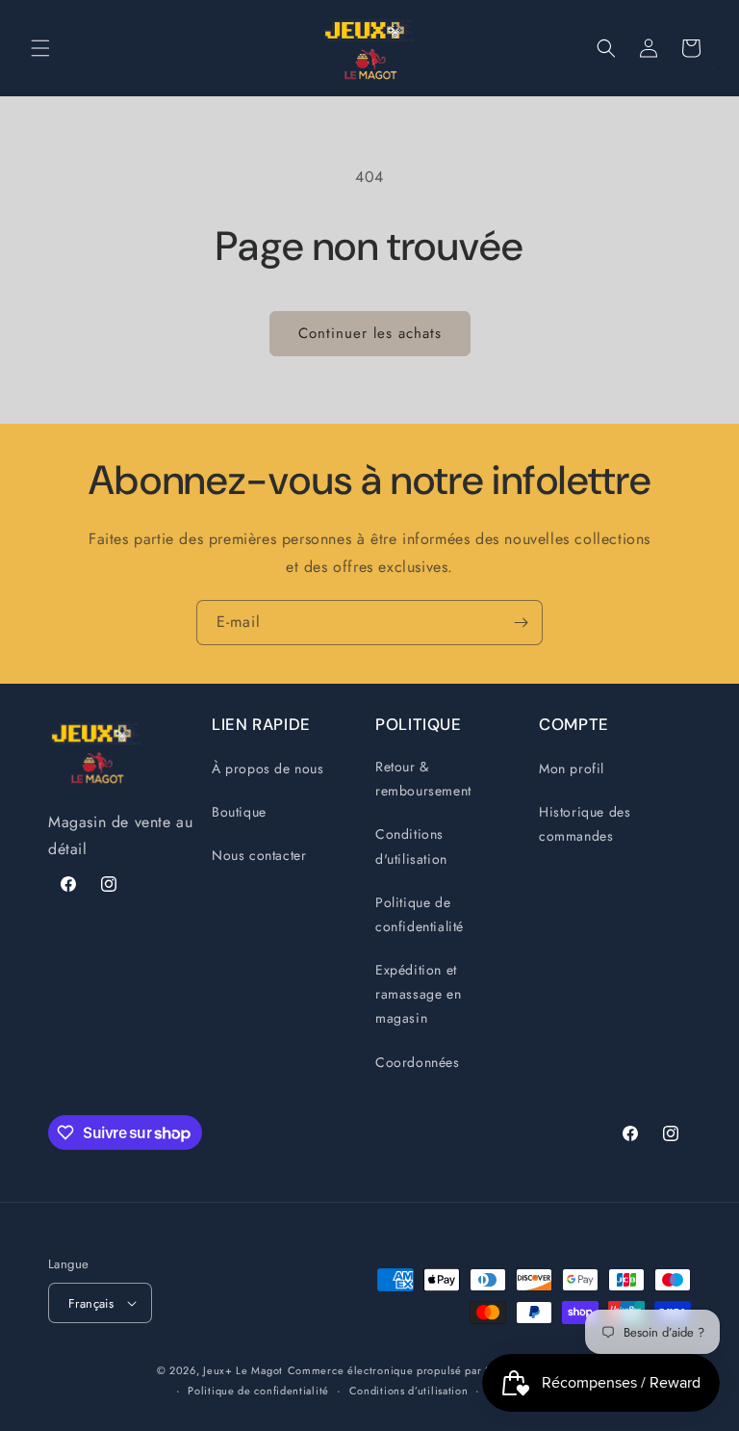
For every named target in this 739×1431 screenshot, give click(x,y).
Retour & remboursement (423, 778)
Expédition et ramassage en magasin (418, 994)
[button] (40, 48)
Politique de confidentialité (419, 914)
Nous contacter (259, 855)
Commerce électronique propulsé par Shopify (405, 1370)
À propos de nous (268, 768)
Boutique (239, 811)
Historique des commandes (584, 824)
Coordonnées (417, 1062)
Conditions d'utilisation (411, 846)
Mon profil (571, 768)
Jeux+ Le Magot (243, 1370)
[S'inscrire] (520, 622)
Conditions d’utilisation (409, 1390)
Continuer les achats (370, 333)
